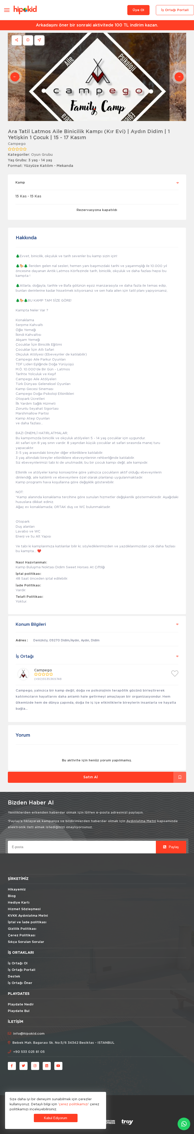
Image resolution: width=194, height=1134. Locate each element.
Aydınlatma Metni (141, 821)
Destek (14, 976)
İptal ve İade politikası (27, 922)
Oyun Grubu (42, 155)
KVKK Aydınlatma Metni (28, 915)
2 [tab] (98, 109)
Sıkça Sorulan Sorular (26, 942)
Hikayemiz (17, 889)
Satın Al (90, 777)
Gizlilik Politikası (22, 929)
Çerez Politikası (21, 935)
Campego (17, 144)
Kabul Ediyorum (55, 1118)
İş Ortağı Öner (20, 983)
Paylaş (173, 847)
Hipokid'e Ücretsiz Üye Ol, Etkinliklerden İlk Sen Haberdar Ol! (97, 25)
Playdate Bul (19, 1011)
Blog (12, 896)
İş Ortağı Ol (18, 963)
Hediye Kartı (19, 902)
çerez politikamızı (73, 1104)
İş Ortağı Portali (175, 10)
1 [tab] (94, 109)
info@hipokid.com (28, 1033)
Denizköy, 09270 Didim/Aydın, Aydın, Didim (66, 640)
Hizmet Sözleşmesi (24, 909)
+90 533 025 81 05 (29, 1052)
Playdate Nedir (21, 1004)
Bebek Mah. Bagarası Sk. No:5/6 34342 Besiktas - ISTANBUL (63, 1043)
